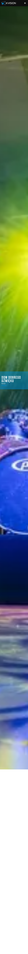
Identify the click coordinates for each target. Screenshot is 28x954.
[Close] (26, 2)
